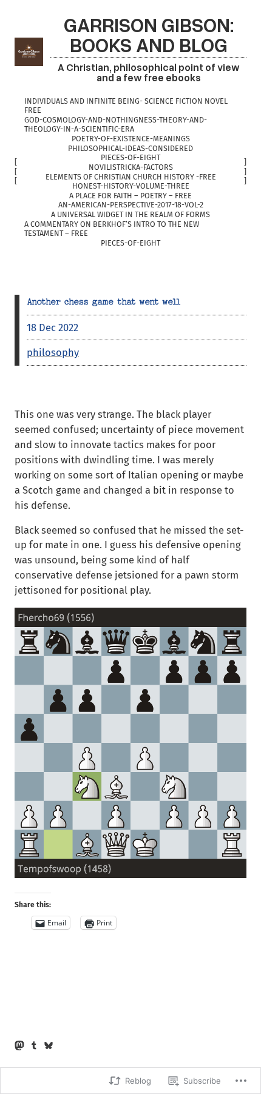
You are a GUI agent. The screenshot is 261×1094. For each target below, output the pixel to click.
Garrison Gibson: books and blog (149, 34)
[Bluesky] (48, 1045)
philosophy (53, 352)
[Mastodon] (19, 1045)
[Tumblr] (34, 1045)
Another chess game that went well (104, 302)
